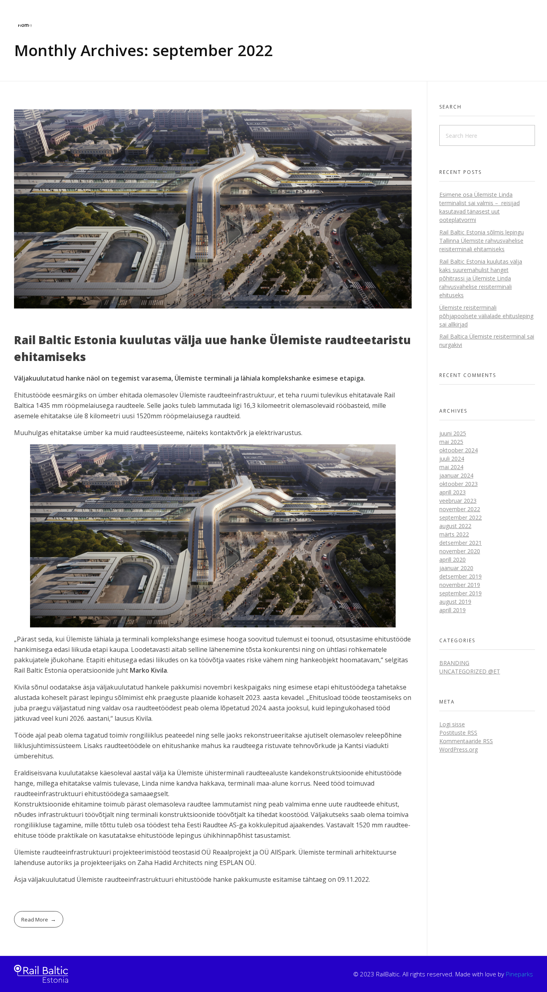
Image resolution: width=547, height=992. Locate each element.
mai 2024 (451, 467)
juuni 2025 (452, 433)
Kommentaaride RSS (466, 741)
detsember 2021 (460, 542)
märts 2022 (454, 534)
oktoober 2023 (458, 484)
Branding (454, 663)
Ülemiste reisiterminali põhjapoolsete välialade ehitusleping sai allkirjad (486, 316)
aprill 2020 (452, 559)
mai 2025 (451, 442)
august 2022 (455, 526)
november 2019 (459, 585)
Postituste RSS (458, 732)
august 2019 (455, 601)
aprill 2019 (452, 610)
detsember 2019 (460, 576)
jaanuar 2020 (456, 568)
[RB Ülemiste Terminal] (41, 974)
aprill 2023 (452, 492)
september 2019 (460, 593)
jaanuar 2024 (456, 475)
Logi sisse (452, 724)
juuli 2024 (451, 458)
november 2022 (459, 509)
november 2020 (459, 551)
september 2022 (460, 517)
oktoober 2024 (458, 450)
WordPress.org (458, 749)
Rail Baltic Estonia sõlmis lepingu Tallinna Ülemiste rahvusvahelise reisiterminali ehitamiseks (481, 240)
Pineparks (519, 974)
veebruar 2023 (458, 500)
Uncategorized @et (469, 671)
